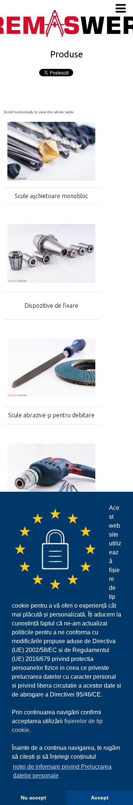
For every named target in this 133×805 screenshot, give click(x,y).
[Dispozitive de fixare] (51, 280)
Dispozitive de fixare (51, 305)
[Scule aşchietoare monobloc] (51, 178)
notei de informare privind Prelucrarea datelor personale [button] (62, 771)
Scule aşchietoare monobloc (51, 196)
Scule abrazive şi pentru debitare (51, 415)
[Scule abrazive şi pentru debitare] (51, 395)
